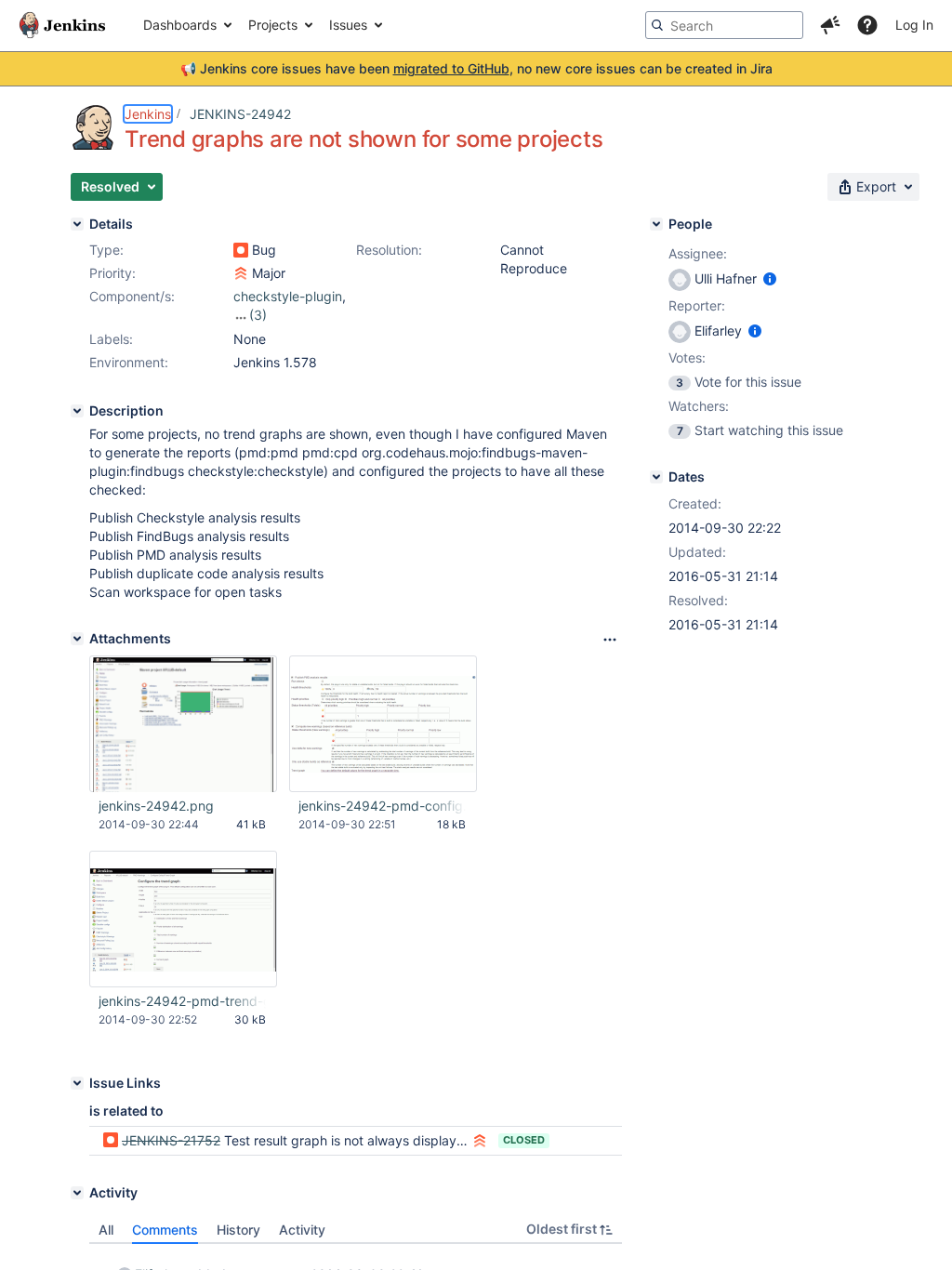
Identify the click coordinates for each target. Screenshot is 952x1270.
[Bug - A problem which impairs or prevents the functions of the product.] (240, 250)
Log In (914, 25)
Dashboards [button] (180, 25)
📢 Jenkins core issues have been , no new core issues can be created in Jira (476, 68)
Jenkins (148, 114)
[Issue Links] (77, 1083)
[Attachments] (77, 638)
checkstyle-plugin (287, 296)
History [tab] (238, 1229)
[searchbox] (724, 25)
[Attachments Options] (610, 639)
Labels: (111, 339)
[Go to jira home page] (62, 25)
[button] (830, 25)
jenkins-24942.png (156, 806)
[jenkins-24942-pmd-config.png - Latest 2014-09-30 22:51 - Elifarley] (383, 724)
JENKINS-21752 (171, 1140)
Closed (524, 1139)
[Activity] (77, 1192)
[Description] (77, 410)
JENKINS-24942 (240, 114)
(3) (258, 315)
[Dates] (656, 476)
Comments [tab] (165, 1229)
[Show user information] (769, 278)
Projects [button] (273, 25)
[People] (656, 224)
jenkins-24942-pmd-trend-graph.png (182, 1001)
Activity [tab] (302, 1229)
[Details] (77, 224)
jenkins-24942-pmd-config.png (382, 806)
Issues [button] (348, 25)
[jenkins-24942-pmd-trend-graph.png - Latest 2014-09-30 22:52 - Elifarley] (183, 919)
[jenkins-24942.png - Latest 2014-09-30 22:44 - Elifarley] (182, 724)
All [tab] (106, 1229)
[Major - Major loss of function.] (240, 273)
